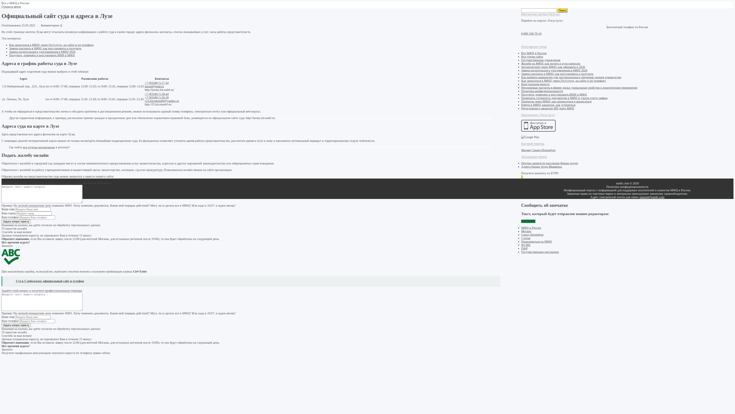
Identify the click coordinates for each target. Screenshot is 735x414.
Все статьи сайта (532, 56)
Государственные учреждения (540, 60)
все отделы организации (39, 147)
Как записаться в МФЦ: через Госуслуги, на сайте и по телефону (51, 45)
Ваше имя (8, 209)
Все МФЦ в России (534, 53)
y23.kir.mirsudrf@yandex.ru (162, 101)
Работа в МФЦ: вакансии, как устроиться (548, 105)
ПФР (524, 248)
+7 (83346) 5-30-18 (157, 97)
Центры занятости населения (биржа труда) (549, 163)
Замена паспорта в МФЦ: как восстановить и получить (45, 48)
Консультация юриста (535, 84)
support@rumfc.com (651, 197)
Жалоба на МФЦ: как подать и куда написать (550, 63)
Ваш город (9, 213)
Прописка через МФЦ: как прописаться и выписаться (556, 101)
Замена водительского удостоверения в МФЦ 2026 (42, 51)
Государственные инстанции (540, 252)
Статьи (525, 238)
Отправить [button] (528, 221)
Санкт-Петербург (532, 234)
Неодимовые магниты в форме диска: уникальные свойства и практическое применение (579, 87)
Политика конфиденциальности (542, 91)
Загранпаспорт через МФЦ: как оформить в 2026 (553, 67)
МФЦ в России (531, 227)
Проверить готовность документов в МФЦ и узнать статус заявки (564, 98)
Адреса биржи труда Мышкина (541, 166)
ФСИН (525, 245)
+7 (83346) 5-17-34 (157, 83)
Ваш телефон (10, 217)
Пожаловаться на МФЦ (536, 241)
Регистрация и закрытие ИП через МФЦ (547, 108)
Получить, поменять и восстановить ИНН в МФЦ (42, 55)
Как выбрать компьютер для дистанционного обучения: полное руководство (571, 77)
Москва (526, 231)
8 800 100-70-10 (531, 33)
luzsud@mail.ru (154, 86)
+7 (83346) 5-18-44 (157, 94)
